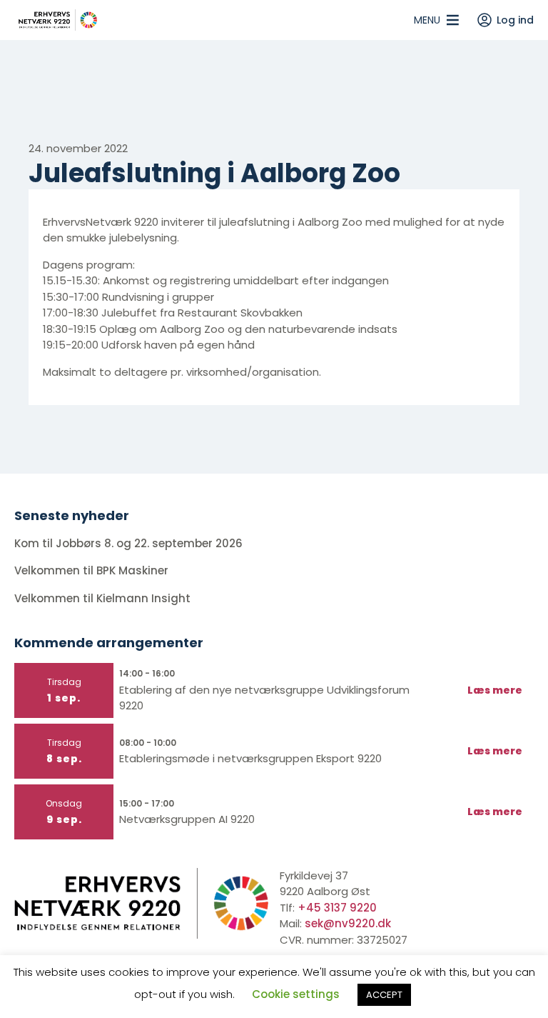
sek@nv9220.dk (348, 923)
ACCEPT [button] (384, 995)
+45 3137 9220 (337, 907)
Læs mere (494, 690)
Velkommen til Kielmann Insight (103, 598)
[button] (427, 20)
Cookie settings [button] (296, 994)
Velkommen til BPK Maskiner (92, 570)
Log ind (515, 20)
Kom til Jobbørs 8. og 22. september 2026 (128, 543)
